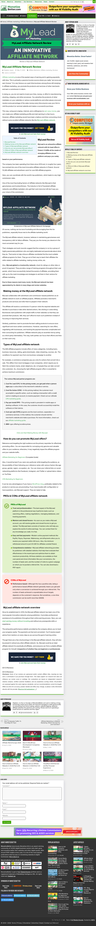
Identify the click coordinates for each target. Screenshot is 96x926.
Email (4, 809)
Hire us (55, 923)
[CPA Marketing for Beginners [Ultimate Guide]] (52, 896)
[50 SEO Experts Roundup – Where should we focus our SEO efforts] (52, 872)
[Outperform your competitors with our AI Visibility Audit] (80, 130)
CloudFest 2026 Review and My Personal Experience (51, 766)
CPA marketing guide (13, 399)
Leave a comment (9, 73)
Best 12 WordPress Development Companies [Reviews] (31, 745)
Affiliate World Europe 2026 (11, 743)
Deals (45, 1)
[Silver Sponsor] (16, 886)
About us (10, 1)
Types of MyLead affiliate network (15, 146)
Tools (48, 15)
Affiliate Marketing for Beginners (13, 457)
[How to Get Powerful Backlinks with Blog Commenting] (52, 849)
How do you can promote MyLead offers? (18, 148)
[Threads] (81, 2)
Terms (14, 923)
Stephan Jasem (9, 70)
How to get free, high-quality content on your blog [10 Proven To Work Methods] (58, 907)
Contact (51, 1)
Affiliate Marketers (27, 22)
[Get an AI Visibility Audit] (61, 8)
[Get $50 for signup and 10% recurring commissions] (48, 831)
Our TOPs (42, 15)
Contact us (56, 15)
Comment (6, 786)
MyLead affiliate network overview (15, 152)
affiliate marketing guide (17, 420)
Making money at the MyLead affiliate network (19, 144)
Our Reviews (32, 15)
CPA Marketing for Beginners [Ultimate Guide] (63, 895)
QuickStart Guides (13, 15)
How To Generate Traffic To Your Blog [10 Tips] (12, 721)
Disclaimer (26, 923)
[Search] (94, 1)
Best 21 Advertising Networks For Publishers (88, 900)
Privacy (19, 923)
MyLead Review (9, 142)
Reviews (55, 70)
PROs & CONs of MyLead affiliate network (18, 150)
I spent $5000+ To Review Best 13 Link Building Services (89, 868)
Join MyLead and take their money (33, 134)
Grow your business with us (79, 104)
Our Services (28, 1)
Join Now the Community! (78, 74)
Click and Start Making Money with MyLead (32, 433)
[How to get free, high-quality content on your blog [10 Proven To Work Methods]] (52, 906)
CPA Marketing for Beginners (12, 479)
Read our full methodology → (27, 689)
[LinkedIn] (76, 2)
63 (59, 867)
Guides (24, 15)
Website (5, 815)
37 (58, 913)
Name (4, 803)
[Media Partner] (5, 863)
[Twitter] (75, 2)
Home (3, 1)
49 (50, 901)
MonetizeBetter (7, 895)
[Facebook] (73, 2)
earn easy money (50, 111)
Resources (38, 1)
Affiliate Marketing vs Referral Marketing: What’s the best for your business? (50, 722)
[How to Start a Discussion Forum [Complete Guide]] (52, 884)
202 (63, 855)
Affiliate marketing (13, 22)
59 (61, 890)
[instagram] (78, 2)
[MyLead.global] (32, 128)
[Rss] (71, 2)
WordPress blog (38, 484)
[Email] (83, 2)
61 (61, 879)
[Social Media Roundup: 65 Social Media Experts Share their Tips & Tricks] (52, 861)
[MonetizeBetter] (10, 7)
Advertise (18, 1)
